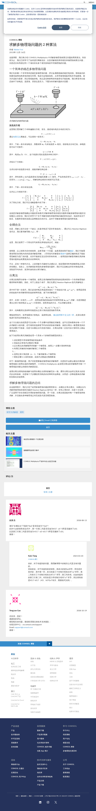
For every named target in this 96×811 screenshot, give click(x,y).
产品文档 (40, 780)
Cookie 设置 (38, 796)
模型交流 (66, 742)
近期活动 (14, 772)
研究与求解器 (12, 412)
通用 (22, 412)
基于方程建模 (74, 681)
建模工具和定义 (75, 688)
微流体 (32, 673)
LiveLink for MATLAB (15, 705)
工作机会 (66, 768)
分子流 (32, 665)
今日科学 (15, 658)
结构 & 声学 (55, 658)
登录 (17, 796)
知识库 (39, 772)
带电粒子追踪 (35, 704)
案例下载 (40, 730)
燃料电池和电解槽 (17, 670)
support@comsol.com (24, 627)
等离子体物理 (35, 712)
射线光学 (33, 701)
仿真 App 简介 (42, 751)
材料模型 (53, 673)
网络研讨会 (15, 764)
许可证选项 (15, 738)
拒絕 (79, 27)
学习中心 (66, 730)
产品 (13, 730)
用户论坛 (66, 738)
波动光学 (33, 708)
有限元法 (17, 137)
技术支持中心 (42, 764)
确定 (72, 251)
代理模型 (72, 665)
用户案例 (40, 738)
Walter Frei (18, 49)
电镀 (12, 682)
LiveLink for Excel (17, 700)
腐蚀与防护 (15, 686)
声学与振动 (54, 665)
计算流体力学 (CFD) (37, 681)
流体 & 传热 (35, 658)
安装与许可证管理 (76, 684)
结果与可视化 (74, 711)
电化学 (13, 674)
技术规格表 (15, 734)
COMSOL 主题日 (17, 768)
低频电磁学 (34, 693)
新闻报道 (66, 772)
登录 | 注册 (48, 492)
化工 (13, 663)
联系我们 (66, 776)
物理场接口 (73, 696)
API (70, 661)
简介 (71, 708)
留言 (48, 427)
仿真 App (72, 669)
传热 (32, 661)
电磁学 (33, 686)
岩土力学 (53, 669)
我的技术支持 (42, 768)
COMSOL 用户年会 (18, 776)
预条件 (63, 253)
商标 (30, 796)
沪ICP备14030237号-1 (52, 796)
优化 (71, 673)
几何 (71, 677)
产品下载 (40, 784)
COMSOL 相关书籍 (44, 746)
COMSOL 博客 (15, 40)
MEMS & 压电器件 (56, 661)
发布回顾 (14, 746)
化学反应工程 (16, 667)
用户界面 (72, 700)
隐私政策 (24, 796)
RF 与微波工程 (35, 689)
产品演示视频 (42, 734)
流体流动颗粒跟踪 (37, 677)
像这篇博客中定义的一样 (63, 315)
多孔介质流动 (35, 669)
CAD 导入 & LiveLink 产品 (16, 695)
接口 (13, 691)
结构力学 (53, 677)
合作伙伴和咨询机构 (45, 776)
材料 (71, 692)
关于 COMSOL (68, 764)
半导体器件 (34, 697)
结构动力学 (54, 681)
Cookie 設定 (41, 27)
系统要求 (14, 742)
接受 (60, 27)
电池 (12, 678)
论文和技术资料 (43, 742)
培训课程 (66, 734)
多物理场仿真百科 (70, 751)
